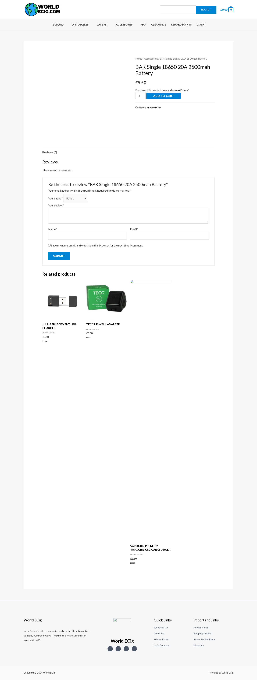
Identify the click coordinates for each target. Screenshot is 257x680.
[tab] (49, 152)
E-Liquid (58, 24)
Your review (56, 205)
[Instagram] (110, 648)
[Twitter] (118, 648)
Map (143, 24)
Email (134, 229)
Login (201, 24)
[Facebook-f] (134, 648)
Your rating (55, 198)
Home (138, 58)
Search (206, 9)
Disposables (80, 24)
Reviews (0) (49, 152)
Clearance (158, 24)
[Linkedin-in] (126, 648)
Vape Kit (102, 24)
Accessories (124, 24)
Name (52, 229)
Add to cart (163, 95)
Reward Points (181, 24)
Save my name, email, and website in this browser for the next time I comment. (97, 245)
